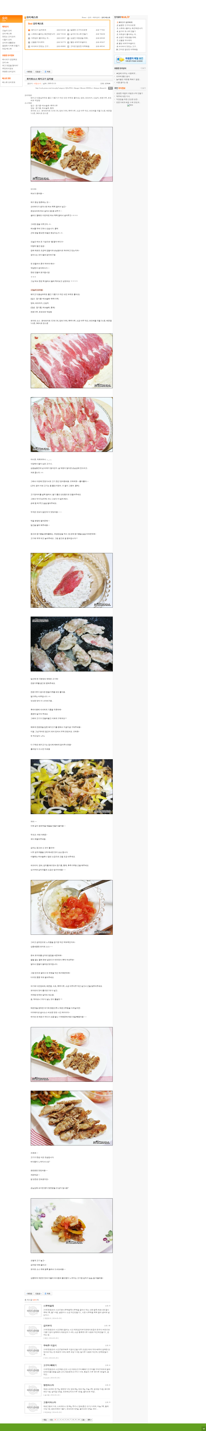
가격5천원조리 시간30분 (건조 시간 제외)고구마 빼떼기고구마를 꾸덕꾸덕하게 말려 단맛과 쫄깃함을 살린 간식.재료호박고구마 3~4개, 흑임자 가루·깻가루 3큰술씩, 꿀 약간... (76, 1371)
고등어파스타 (49, 1402)
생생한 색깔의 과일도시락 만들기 (129, 93)
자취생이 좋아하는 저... (40, 38)
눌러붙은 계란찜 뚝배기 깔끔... (128, 79)
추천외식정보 (7, 68)
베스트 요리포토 (8, 82)
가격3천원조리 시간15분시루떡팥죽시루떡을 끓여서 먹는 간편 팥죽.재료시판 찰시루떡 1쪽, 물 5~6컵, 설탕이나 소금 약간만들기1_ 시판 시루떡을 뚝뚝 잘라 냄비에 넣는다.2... (76, 1312)
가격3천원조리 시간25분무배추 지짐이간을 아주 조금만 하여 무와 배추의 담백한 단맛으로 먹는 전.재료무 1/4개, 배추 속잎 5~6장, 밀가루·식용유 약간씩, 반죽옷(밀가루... (76, 1352)
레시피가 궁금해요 (9, 59)
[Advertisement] (74, 7)
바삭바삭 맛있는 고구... (40, 46)
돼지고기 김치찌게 (38, 30)
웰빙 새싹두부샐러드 (78, 42)
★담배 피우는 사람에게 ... (126, 73)
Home (84, 17)
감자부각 (47, 1326)
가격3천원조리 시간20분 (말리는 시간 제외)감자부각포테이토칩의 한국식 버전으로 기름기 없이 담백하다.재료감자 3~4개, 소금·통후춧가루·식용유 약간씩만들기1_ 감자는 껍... (76, 1332)
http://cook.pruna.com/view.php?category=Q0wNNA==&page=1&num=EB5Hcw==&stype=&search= (71, 88)
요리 (89, 17)
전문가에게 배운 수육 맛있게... (128, 102)
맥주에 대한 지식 (123, 96)
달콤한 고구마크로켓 (78, 30)
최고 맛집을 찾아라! (10, 65)
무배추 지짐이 (50, 1345)
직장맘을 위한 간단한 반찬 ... (127, 99)
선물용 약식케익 (37, 42)
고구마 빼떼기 (50, 1365)
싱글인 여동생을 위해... (79, 38)
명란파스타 (48, 1385)
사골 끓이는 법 (122, 82)
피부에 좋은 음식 (123, 76)
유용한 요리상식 (8, 71)
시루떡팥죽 (48, 1306)
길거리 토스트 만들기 (79, 34)
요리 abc (5, 62)
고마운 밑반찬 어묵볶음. (80, 46)
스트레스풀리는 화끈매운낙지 (43, 34)
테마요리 (96, 17)
